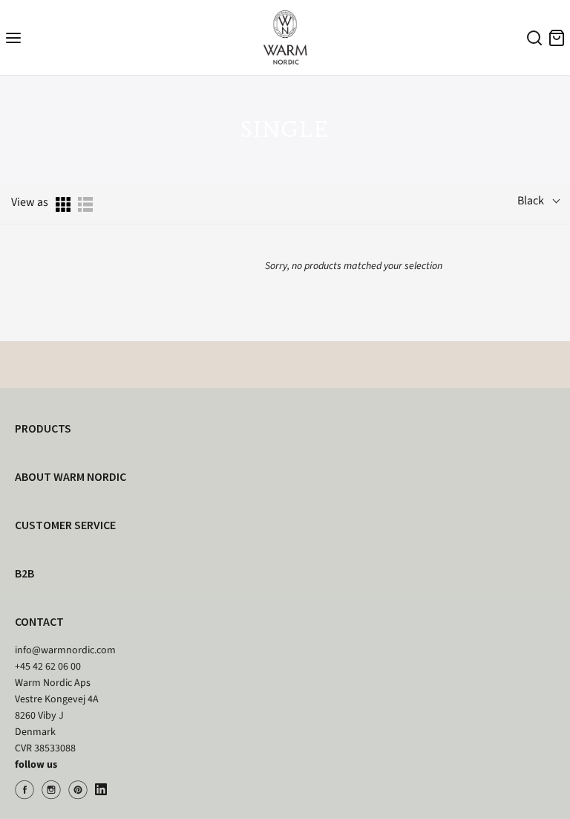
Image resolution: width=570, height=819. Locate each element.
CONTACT (39, 621)
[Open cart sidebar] (556, 37)
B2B (24, 573)
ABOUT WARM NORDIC (70, 476)
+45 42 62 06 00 (48, 666)
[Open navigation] (13, 37)
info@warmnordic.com (65, 650)
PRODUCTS (43, 428)
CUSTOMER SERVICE (65, 524)
